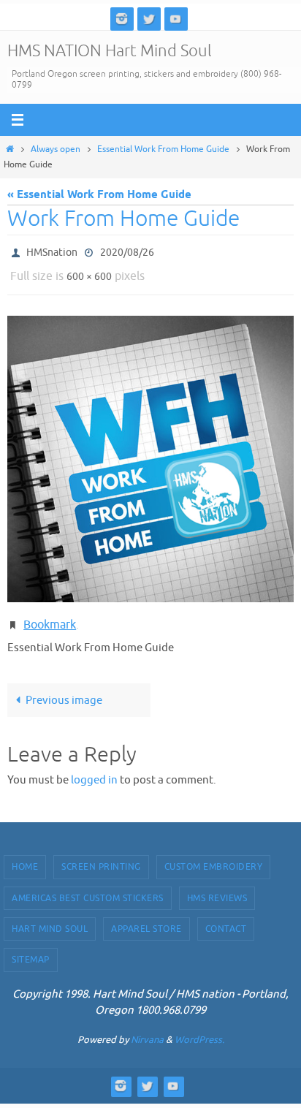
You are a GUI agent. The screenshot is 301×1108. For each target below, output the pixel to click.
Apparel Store (146, 918)
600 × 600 (89, 272)
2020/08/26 (127, 251)
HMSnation (51, 251)
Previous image (64, 689)
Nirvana (147, 1028)
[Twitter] (149, 18)
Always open (55, 149)
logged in (94, 769)
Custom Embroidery (213, 856)
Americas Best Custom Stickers (88, 887)
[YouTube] (176, 18)
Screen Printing (101, 856)
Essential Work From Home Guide (163, 149)
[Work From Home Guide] (150, 452)
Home (25, 856)
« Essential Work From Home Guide (99, 194)
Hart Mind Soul (50, 918)
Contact (226, 918)
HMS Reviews (217, 887)
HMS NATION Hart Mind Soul (109, 51)
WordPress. (199, 1028)
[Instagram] (122, 18)
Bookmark (49, 617)
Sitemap (31, 949)
